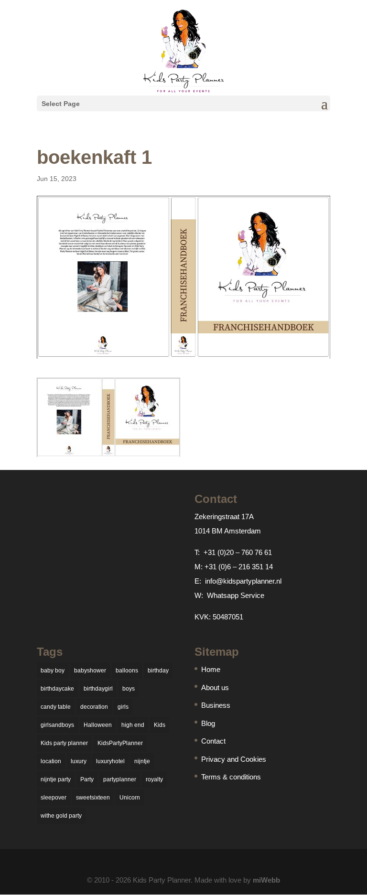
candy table (56, 706)
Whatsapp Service (235, 595)
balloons (127, 670)
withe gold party (61, 815)
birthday (158, 670)
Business (215, 705)
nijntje (142, 761)
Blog (208, 723)
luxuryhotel (110, 761)
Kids (159, 725)
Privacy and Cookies (233, 759)
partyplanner (119, 779)
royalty (154, 779)
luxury (78, 761)
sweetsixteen (93, 797)
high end (132, 725)
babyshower (90, 670)
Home (210, 669)
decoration (94, 706)
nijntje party (56, 779)
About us (215, 687)
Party (87, 779)
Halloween (98, 725)
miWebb (266, 880)
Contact (213, 741)
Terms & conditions (231, 777)
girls (123, 706)
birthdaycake (57, 688)
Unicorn (129, 797)
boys (128, 688)
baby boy (53, 670)
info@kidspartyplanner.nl (243, 581)
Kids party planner (64, 743)
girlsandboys (57, 725)
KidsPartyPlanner (120, 743)
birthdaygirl (98, 688)
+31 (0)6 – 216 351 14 (239, 567)
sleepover (53, 797)
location (51, 761)
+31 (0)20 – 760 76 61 (238, 552)
